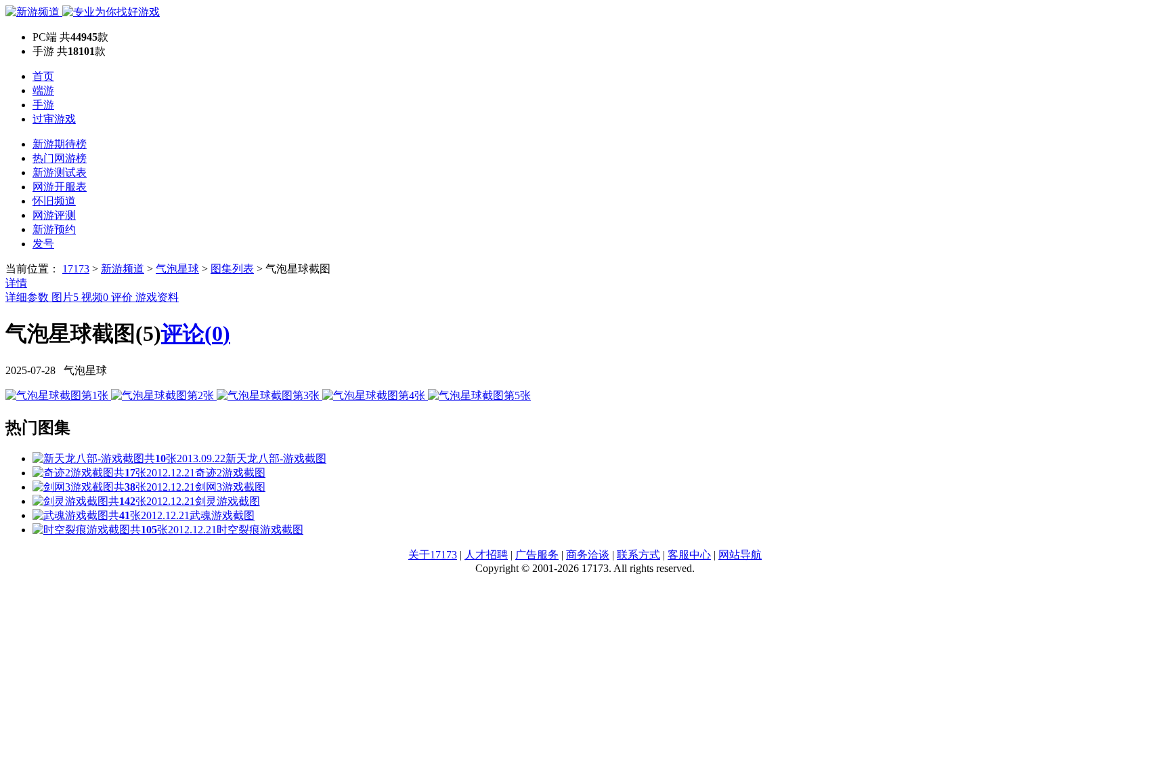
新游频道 (122, 268)
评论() (195, 333)
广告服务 (537, 554)
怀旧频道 (54, 201)
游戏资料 (157, 297)
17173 (75, 268)
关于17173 (432, 554)
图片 (65, 297)
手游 (43, 104)
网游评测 (54, 215)
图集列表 (232, 268)
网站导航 (740, 554)
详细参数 (28, 297)
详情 (16, 283)
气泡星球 (177, 268)
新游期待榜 (59, 144)
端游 (43, 90)
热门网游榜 (59, 158)
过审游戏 (54, 119)
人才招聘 (486, 554)
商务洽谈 (587, 554)
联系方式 (638, 554)
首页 (43, 76)
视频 (94, 297)
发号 (43, 243)
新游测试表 (59, 172)
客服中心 (689, 554)
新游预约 (54, 229)
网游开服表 (59, 186)
